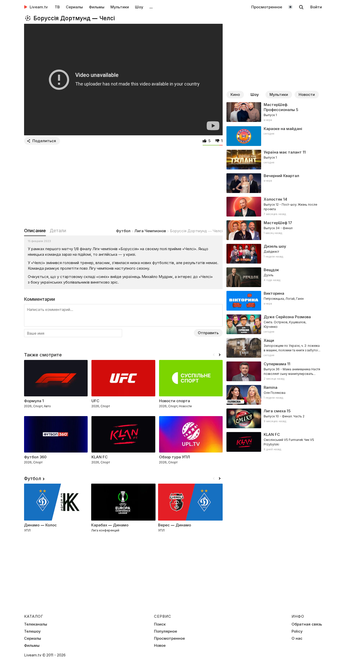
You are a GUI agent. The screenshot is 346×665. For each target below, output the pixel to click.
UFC (95, 400)
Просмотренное (266, 7)
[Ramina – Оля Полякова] (274, 395)
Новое (160, 645)
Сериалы (74, 7)
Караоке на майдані (283, 128)
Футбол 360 (35, 457)
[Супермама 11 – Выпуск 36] (274, 371)
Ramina (270, 387)
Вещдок (271, 269)
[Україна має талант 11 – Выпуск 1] (274, 159)
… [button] (151, 7)
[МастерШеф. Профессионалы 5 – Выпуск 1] (274, 112)
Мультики (119, 7)
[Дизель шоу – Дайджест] (274, 254)
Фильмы (96, 7)
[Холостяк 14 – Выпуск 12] (274, 207)
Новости (307, 94)
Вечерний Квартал (281, 175)
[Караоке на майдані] (274, 136)
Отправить (208, 332)
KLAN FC (99, 457)
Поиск (160, 624)
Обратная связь (307, 624)
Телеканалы (35, 624)
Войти (316, 7)
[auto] (290, 7)
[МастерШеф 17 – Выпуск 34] (274, 230)
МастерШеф (275, 222)
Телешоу (32, 631)
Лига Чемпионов (150, 230)
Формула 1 (34, 400)
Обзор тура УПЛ (174, 457)
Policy (297, 631)
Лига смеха (275, 411)
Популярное (165, 631)
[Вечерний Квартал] (274, 183)
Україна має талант (283, 152)
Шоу (139, 7)
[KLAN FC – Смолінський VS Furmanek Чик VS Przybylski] (274, 442)
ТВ (57, 7)
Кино (235, 94)
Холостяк (273, 199)
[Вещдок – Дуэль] (274, 277)
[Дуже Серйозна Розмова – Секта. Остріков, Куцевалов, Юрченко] (274, 324)
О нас (297, 638)
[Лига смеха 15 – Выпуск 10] (274, 418)
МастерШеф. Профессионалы (279, 107)
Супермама (275, 363)
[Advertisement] (123, 185)
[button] (220, 355)
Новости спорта (174, 400)
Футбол (123, 230)
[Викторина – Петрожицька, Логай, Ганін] (274, 301)
